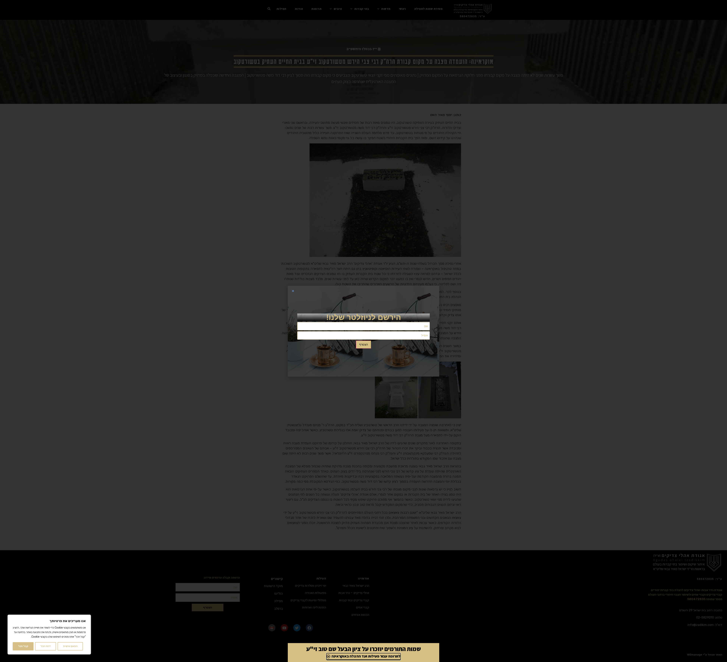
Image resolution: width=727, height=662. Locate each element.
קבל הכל (23, 646)
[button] (293, 290)
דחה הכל (46, 646)
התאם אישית (70, 646)
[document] (363, 331)
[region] (49, 634)
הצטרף (363, 344)
